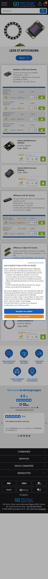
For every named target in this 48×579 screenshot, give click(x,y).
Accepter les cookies (24, 311)
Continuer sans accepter (36, 262)
